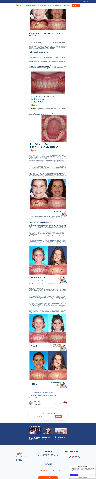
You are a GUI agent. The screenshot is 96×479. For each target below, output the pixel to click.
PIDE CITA (76, 5)
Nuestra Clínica (30, 5)
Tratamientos (41, 5)
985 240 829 (50, 454)
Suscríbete (58, 416)
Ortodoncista (49, 176)
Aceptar (74, 474)
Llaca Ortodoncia (53, 60)
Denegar (82, 474)
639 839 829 (54, 458)
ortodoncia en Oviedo (52, 307)
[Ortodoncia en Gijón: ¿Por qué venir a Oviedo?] (48, 431)
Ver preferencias (91, 474)
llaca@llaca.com (19, 460)
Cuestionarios (85, 1)
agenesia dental (36, 218)
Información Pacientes (54, 5)
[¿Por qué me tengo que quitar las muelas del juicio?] (61, 431)
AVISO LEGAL (80, 477)
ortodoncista (37, 226)
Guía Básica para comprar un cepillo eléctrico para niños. (42, 392)
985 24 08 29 (92, 1)
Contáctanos (66, 5)
